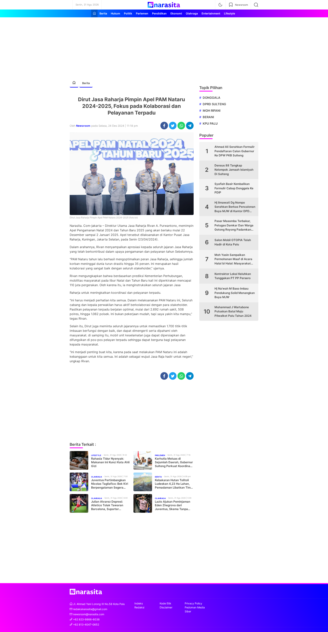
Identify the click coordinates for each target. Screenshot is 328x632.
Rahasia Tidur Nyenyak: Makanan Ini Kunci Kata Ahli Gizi (110, 462)
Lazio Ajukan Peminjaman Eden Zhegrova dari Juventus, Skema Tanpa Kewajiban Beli (172, 505)
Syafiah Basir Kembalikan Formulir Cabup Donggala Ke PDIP (233, 188)
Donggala (211, 97)
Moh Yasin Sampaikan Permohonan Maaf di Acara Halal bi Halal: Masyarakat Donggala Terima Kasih (233, 259)
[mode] (220, 5)
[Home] (94, 13)
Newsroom (83, 125)
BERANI (208, 117)
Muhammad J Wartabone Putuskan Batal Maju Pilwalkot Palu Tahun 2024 (233, 311)
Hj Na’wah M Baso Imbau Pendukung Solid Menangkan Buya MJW (234, 293)
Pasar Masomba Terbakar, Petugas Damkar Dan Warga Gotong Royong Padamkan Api (233, 225)
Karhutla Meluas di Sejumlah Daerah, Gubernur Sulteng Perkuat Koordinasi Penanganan (174, 462)
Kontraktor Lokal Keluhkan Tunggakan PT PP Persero (232, 276)
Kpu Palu (210, 123)
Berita (86, 83)
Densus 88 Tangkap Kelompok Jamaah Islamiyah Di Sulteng (233, 170)
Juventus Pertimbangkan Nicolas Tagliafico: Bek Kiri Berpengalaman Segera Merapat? (109, 484)
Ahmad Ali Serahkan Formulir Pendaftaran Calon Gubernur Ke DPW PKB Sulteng (234, 151)
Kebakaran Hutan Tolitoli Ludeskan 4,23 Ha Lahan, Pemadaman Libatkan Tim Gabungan (173, 484)
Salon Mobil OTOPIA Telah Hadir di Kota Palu (232, 242)
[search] (256, 5)
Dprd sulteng (214, 104)
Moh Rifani (211, 110)
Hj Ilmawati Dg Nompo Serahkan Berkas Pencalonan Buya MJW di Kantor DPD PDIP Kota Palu (234, 207)
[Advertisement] (164, 46)
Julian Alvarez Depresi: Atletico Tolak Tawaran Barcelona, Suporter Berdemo (107, 505)
